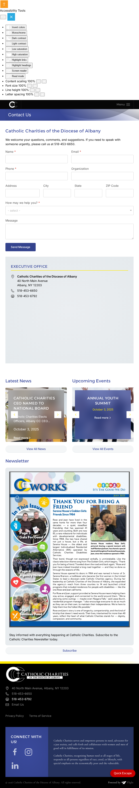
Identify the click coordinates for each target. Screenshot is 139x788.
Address (11, 185)
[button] (123, 104)
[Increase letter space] (42, 94)
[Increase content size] (44, 81)
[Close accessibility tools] (11, 17)
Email (76, 151)
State (78, 185)
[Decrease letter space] (36, 94)
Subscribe (70, 650)
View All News (36, 449)
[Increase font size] (35, 86)
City (46, 185)
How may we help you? (22, 203)
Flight (129, 782)
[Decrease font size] (29, 86)
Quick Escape (123, 773)
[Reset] (3, 17)
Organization (80, 168)
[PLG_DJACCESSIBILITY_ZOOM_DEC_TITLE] (38, 81)
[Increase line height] (37, 90)
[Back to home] (13, 104)
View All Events (102, 449)
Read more (21, 438)
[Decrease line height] (32, 90)
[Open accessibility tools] (4, 4)
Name (10, 151)
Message (11, 220)
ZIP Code (112, 185)
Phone (10, 168)
